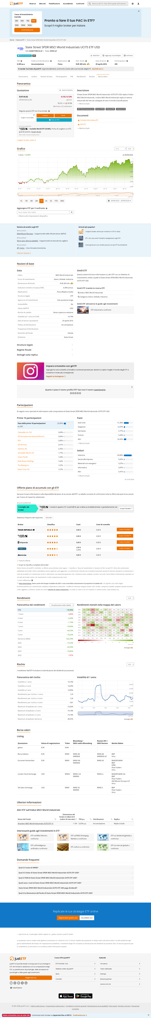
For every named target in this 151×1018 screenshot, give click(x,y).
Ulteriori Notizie (23, 253)
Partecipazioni (61, 76)
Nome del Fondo (24, 819)
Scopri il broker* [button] (125, 529)
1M (26, 201)
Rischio (92, 76)
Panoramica (23, 76)
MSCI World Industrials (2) (86, 109)
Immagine (127, 648)
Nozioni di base (46, 76)
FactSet (59, 934)
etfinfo (40, 934)
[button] (95, 55)
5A (51, 201)
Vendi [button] (63, 115)
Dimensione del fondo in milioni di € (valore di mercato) (67, 816)
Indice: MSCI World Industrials (91, 293)
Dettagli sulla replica (27, 354)
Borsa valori (103, 76)
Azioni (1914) (100, 109)
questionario (99, 389)
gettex (54, 934)
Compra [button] (45, 115)
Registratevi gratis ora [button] (68, 917)
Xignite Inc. (47, 934)
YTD (56, 201)
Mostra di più (84, 128)
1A (41, 201)
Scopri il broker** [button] (125, 536)
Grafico (34, 76)
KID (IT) (83, 124)
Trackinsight (33, 934)
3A (46, 201)
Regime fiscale (24, 349)
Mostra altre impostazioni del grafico (33, 216)
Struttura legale (25, 344)
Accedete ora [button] (86, 917)
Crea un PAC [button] (55, 120)
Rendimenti (81, 76)
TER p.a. (82, 819)
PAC (71, 76)
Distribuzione (98, 819)
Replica (117, 819)
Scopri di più (36, 132)
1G (21, 201)
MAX (62, 201)
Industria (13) (121, 109)
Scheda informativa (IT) (89, 120)
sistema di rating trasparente (58, 590)
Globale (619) (110, 109)
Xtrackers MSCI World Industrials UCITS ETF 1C (35, 823)
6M (36, 201)
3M (31, 201)
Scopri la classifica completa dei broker (33, 565)
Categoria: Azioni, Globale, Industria (93, 297)
